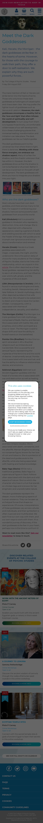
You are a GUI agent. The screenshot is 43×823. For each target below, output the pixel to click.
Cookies (30, 416)
